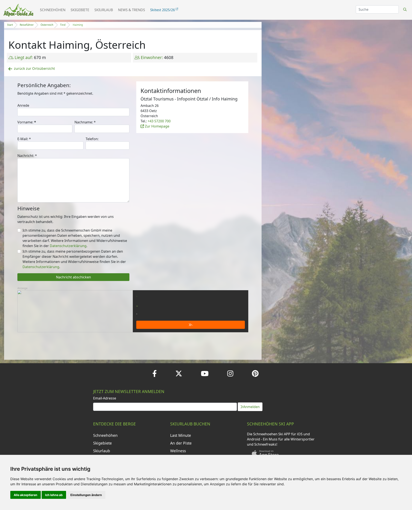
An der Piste (181, 443)
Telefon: (92, 139)
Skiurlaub (103, 10)
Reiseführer (27, 25)
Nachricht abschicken (73, 277)
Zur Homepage (156, 126)
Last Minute (180, 435)
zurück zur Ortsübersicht (34, 68)
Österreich (47, 25)
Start (10, 25)
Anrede (23, 105)
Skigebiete (80, 10)
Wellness (178, 450)
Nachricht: (27, 155)
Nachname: (85, 122)
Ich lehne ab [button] (54, 495)
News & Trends (131, 10)
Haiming (78, 25)
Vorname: (26, 122)
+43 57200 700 (159, 121)
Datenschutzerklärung (68, 245)
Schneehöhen (52, 10)
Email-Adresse (104, 398)
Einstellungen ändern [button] (86, 495)
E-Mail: (24, 139)
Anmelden (251, 406)
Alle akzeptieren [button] (25, 495)
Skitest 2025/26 (163, 10)
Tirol (62, 25)
